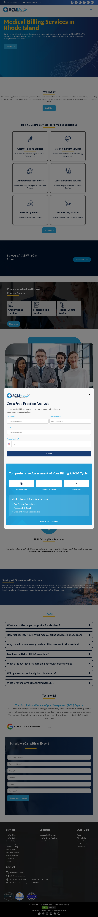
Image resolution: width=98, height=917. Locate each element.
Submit (49, 453)
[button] (9, 444)
